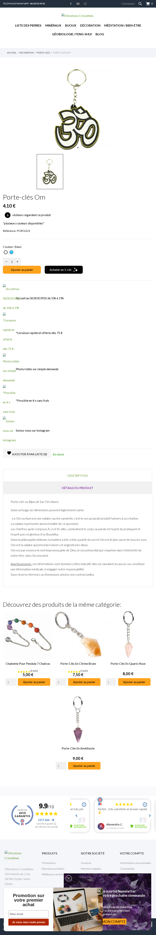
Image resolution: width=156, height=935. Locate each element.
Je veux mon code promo (28, 922)
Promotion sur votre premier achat (28, 900)
